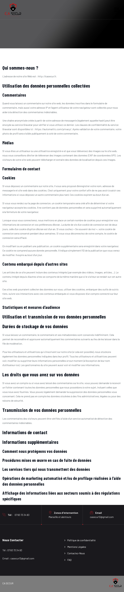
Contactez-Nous (76, 553)
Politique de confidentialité (81, 540)
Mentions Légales (76, 546)
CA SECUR (7, 583)
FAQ (69, 559)
